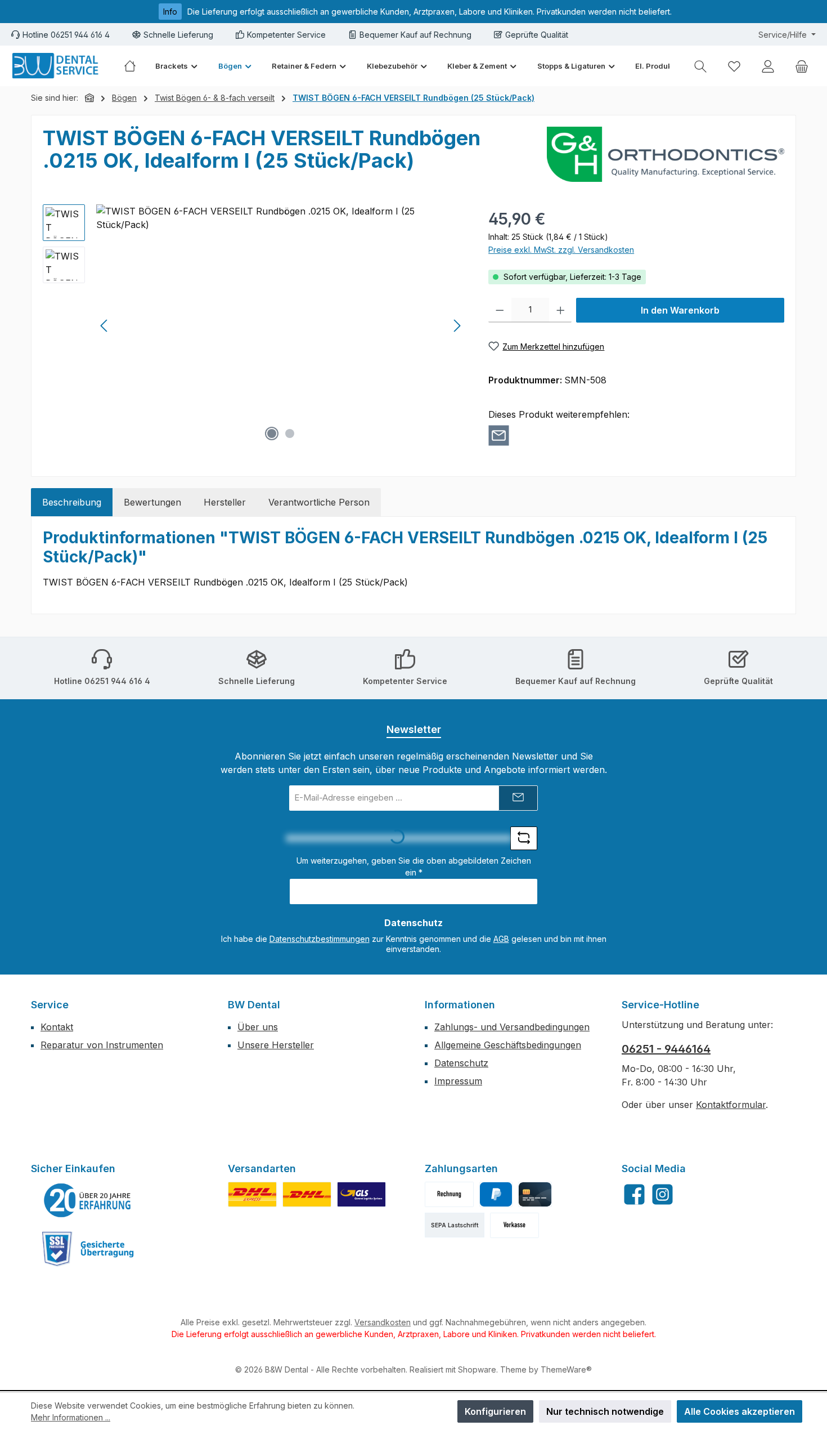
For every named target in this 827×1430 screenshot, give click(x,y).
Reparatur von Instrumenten (102, 1045)
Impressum (458, 1081)
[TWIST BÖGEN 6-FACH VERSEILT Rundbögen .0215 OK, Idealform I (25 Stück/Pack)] (280, 325)
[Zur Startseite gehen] (56, 65)
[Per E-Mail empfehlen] (498, 435)
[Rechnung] (449, 1194)
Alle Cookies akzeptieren (739, 1411)
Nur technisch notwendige (605, 1411)
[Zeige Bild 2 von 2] (289, 433)
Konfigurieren (495, 1411)
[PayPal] (496, 1194)
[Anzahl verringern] (499, 310)
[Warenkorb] (802, 66)
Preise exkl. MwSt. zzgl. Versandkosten (561, 249)
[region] (254, 325)
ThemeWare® (566, 1369)
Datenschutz (461, 1063)
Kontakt (57, 1027)
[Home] (135, 66)
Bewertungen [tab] (152, 502)
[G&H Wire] (665, 154)
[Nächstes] (456, 325)
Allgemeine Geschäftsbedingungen (507, 1045)
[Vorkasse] (514, 1225)
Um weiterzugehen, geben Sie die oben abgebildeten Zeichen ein (413, 866)
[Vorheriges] (104, 325)
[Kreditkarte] (534, 1194)
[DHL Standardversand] (306, 1194)
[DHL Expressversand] (252, 1194)
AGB (501, 939)
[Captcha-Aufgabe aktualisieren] (523, 838)
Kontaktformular (731, 1104)
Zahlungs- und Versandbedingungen (512, 1027)
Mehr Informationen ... (70, 1417)
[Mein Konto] (768, 66)
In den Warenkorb (680, 310)
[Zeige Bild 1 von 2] (271, 433)
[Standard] (361, 1194)
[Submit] (518, 798)
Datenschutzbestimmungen (319, 939)
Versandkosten (382, 1322)
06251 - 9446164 (666, 1049)
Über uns (257, 1027)
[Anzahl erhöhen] (560, 310)
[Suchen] (700, 66)
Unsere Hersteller (275, 1045)
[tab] (72, 502)
